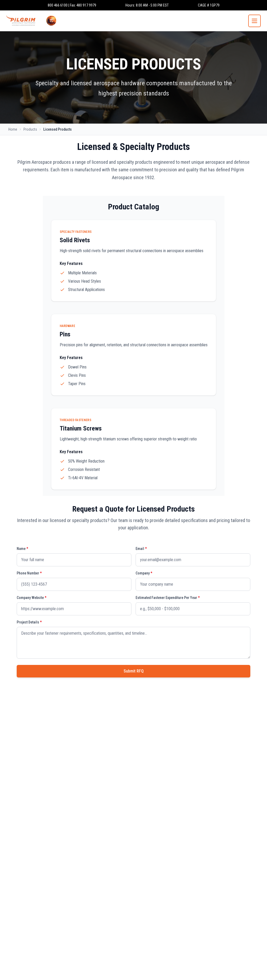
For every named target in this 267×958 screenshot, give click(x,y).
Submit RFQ (134, 671)
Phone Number (29, 573)
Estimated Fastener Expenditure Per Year (168, 598)
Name (22, 549)
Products (30, 129)
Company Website (31, 598)
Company (144, 573)
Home (12, 129)
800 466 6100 (58, 5)
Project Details (29, 622)
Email (141, 549)
